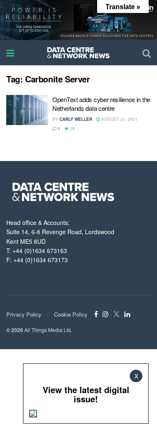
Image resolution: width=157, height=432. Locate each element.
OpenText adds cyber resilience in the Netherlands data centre (101, 103)
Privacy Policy (23, 314)
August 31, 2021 (119, 119)
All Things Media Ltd (47, 329)
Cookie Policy (71, 314)
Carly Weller (75, 119)
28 (72, 128)
